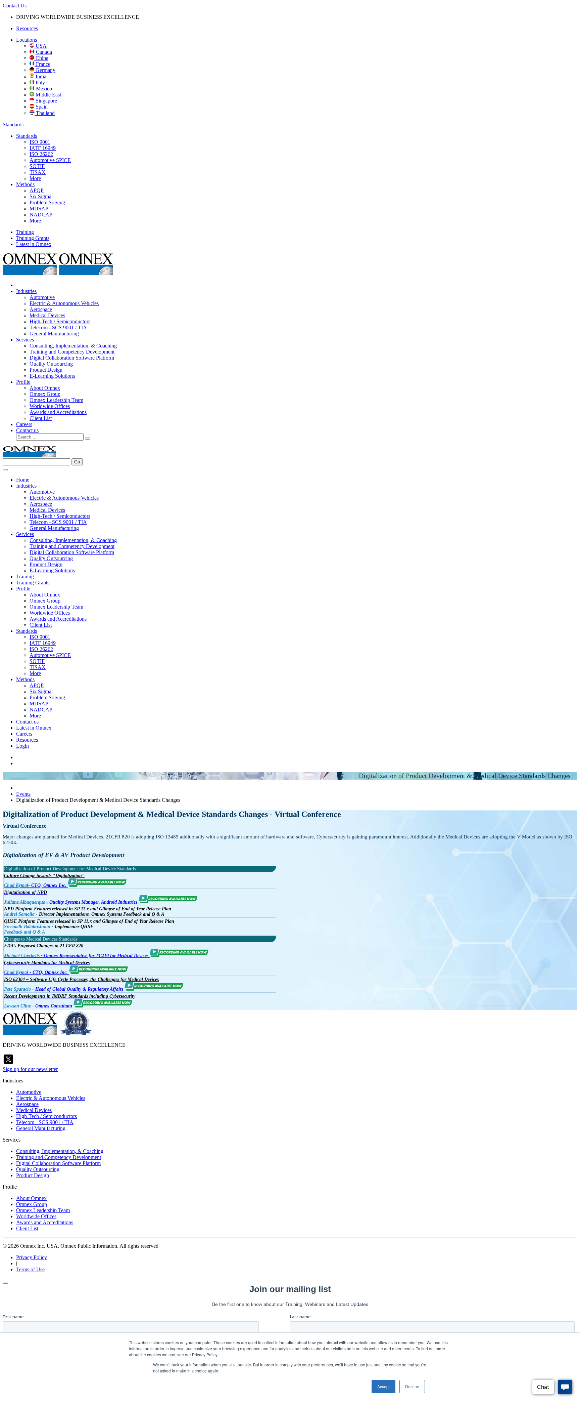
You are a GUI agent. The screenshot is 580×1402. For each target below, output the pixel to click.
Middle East (47, 94)
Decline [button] (412, 1386)
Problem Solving (47, 202)
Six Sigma (40, 196)
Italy (39, 82)
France (42, 64)
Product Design (46, 370)
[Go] (87, 439)
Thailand (45, 113)
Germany (44, 70)
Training (25, 232)
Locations (26, 40)
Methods (25, 184)
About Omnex (45, 388)
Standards (13, 124)
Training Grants (32, 238)
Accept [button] (383, 1386)
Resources (27, 28)
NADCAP (41, 214)
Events (23, 794)
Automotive (42, 297)
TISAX (38, 172)
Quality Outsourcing (51, 364)
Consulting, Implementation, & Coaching (73, 345)
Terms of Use (30, 1269)
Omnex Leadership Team (56, 400)
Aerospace (41, 309)
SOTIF (37, 166)
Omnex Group (45, 394)
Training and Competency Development (72, 352)
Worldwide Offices (50, 406)
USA (40, 46)
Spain (41, 107)
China (41, 58)
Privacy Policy (31, 1257)
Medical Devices (47, 315)
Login (22, 746)
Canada (43, 52)
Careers (24, 424)
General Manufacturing (54, 333)
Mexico (43, 88)
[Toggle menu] (5, 470)
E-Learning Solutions (52, 376)
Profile (23, 382)
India (40, 76)
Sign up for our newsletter (30, 1069)
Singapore (45, 101)
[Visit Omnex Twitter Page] (8, 1063)
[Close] (5, 1283)
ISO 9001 (40, 142)
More (35, 178)
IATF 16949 (43, 148)
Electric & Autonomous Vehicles (64, 303)
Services (25, 339)
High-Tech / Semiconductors (60, 321)
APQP (37, 190)
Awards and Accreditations (58, 412)
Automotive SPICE (50, 160)
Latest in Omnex (33, 244)
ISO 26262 (41, 154)
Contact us (27, 430)
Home (22, 480)
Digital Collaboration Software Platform (72, 358)
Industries (26, 291)
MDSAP (39, 208)
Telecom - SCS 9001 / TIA (58, 327)
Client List (41, 418)
